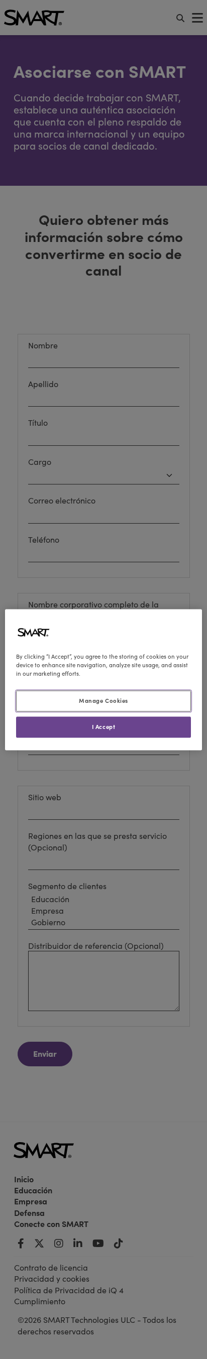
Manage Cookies (103, 700)
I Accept (104, 726)
